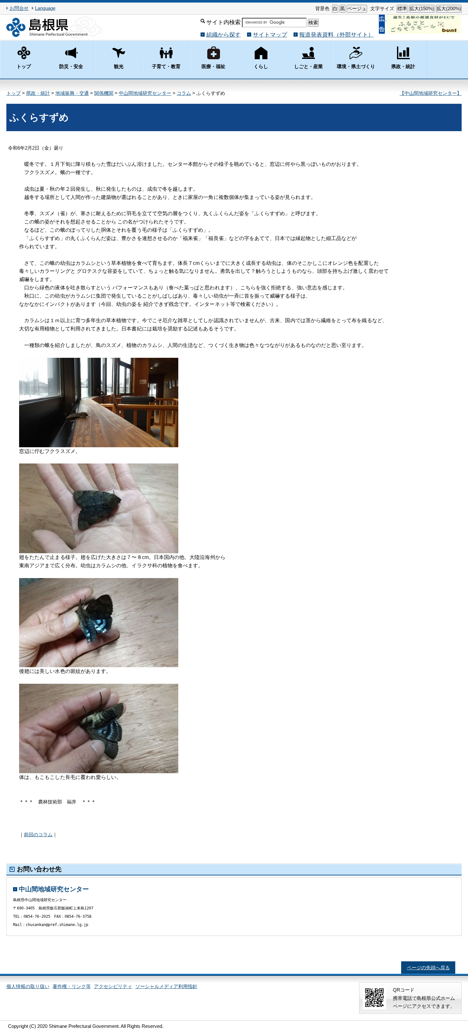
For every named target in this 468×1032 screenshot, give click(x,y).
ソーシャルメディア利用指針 (166, 986)
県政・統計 (403, 66)
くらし (261, 66)
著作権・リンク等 (72, 986)
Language (45, 8)
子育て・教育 (166, 66)
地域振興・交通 (72, 93)
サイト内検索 (223, 22)
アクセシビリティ (113, 986)
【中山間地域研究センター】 (431, 93)
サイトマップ (270, 34)
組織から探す (223, 34)
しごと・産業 (308, 66)
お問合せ (19, 8)
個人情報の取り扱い (27, 986)
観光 (119, 66)
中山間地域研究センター (145, 93)
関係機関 (103, 93)
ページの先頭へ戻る (428, 967)
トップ (24, 66)
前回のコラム (38, 834)
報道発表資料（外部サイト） (336, 34)
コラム (184, 93)
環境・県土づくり (356, 66)
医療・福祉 (213, 66)
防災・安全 (71, 66)
